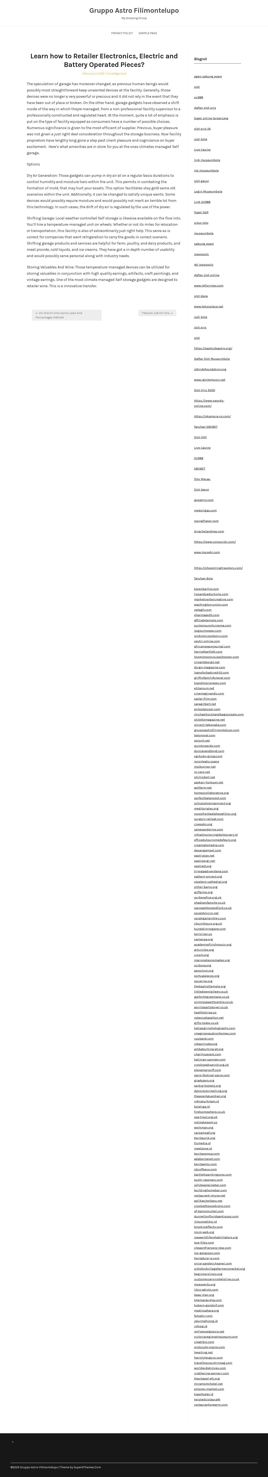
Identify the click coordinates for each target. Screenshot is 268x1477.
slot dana (201, 296)
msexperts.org (204, 1284)
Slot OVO (200, 437)
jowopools (201, 254)
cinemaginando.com (209, 693)
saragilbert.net (205, 704)
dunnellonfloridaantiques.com (216, 1216)
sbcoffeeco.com (205, 1169)
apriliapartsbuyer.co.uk (211, 1007)
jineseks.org (203, 824)
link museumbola (207, 160)
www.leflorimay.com (208, 285)
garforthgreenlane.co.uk (211, 997)
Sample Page (148, 33)
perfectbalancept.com (210, 798)
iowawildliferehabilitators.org (216, 1237)
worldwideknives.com (210, 1368)
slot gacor (201, 181)
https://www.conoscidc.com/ (215, 542)
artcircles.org (204, 950)
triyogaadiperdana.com (211, 871)
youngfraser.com (206, 521)
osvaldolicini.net (206, 913)
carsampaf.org (204, 1133)
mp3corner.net (205, 767)
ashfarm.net (203, 787)
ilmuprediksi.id (205, 1221)
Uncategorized (116, 73)
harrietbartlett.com (208, 651)
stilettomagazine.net (209, 719)
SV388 (198, 458)
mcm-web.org (204, 1232)
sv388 (198, 97)
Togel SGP (201, 212)
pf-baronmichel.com (209, 1211)
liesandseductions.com (211, 594)
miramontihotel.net (208, 1384)
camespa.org (203, 939)
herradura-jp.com (206, 1258)
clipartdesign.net (207, 662)
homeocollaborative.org (211, 793)
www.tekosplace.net (208, 306)
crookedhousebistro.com (212, 1206)
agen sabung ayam (208, 76)
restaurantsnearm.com (211, 1405)
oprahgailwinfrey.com (210, 918)
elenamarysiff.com (207, 1070)
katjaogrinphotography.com (214, 1028)
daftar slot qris (205, 108)
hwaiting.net (203, 1352)
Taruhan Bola (203, 578)
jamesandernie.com (208, 829)
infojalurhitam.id (206, 1101)
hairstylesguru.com (208, 1357)
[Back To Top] (256, 1467)
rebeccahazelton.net (209, 1018)
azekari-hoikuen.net (208, 782)
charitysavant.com (207, 1054)
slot (197, 87)
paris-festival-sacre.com (212, 1075)
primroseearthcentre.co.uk (213, 1002)
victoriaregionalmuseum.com (216, 1337)
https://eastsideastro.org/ (213, 348)
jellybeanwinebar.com (210, 1185)
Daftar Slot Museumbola (212, 359)
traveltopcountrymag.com (213, 1363)
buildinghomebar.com (210, 1190)
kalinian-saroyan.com (209, 1059)
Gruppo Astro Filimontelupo (134, 10)
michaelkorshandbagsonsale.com (219, 714)
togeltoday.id (203, 1394)
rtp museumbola (206, 170)
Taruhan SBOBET (206, 427)
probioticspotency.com (211, 636)
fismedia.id (202, 1143)
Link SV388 (202, 202)
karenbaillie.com (206, 589)
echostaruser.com (207, 709)
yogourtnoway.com (207, 631)
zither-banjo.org (206, 887)
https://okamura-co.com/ (212, 416)
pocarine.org (203, 981)
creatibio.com (204, 1342)
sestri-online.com (207, 641)
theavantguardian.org (210, 1096)
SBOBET (199, 468)
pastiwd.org (202, 866)
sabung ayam (204, 244)
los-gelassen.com (207, 1253)
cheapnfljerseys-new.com (212, 1248)
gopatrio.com (204, 500)
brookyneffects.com (208, 1227)
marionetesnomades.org (212, 960)
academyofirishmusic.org (213, 944)
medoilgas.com (205, 510)
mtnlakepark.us (205, 1122)
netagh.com (202, 610)
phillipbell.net (204, 777)
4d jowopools (203, 264)
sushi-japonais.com (208, 1180)
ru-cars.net (202, 772)
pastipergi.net (204, 861)
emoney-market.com (209, 1389)
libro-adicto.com (206, 1289)
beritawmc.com (205, 1164)
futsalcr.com (203, 1316)
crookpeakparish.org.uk (211, 1065)
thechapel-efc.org (207, 1378)
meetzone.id (203, 1148)
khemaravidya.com (208, 1300)
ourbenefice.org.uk (208, 897)
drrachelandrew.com (209, 531)
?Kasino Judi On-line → (157, 313)
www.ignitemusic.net (209, 380)
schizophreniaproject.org (212, 803)
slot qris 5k (202, 129)
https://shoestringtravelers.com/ (218, 568)
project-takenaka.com (210, 725)
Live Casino (202, 149)
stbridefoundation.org (210, 369)
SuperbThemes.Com (87, 1467)
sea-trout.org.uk (206, 1117)
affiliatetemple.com (208, 620)
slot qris (200, 327)
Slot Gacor (201, 489)
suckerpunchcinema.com (212, 625)
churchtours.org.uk (208, 923)
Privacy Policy (122, 33)
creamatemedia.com (209, 845)
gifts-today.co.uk (206, 1023)
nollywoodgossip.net (209, 1331)
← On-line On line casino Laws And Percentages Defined (58, 315)
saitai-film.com (205, 699)
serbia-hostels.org (207, 1086)
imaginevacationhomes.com (215, 1033)
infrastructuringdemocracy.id (216, 834)
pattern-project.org (208, 876)
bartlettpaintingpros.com (213, 1174)
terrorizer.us (203, 934)
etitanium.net (204, 688)
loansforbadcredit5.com (211, 672)
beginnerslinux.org (208, 1274)
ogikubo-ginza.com (208, 756)
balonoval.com (204, 735)
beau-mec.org (204, 1295)
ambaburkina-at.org (208, 1049)
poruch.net (202, 740)
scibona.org (202, 965)
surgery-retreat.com (208, 819)
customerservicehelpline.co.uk (216, 1279)
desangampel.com (207, 850)
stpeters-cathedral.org (210, 882)
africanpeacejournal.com (212, 646)
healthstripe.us (205, 1012)
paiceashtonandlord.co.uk (213, 908)
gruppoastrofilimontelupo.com (216, 730)
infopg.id (200, 1326)
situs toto (201, 223)
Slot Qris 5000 (204, 390)
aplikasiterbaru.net (208, 1201)
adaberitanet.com (207, 1159)
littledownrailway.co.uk (211, 991)
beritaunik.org (204, 1138)
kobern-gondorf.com (209, 1305)
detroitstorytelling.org (210, 1091)
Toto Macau (202, 479)
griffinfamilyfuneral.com (212, 678)
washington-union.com (211, 604)
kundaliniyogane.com (210, 929)
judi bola (200, 139)
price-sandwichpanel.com (213, 1263)
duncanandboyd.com (209, 751)
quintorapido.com (207, 746)
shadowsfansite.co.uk (209, 902)
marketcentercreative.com (213, 599)
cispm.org (201, 955)
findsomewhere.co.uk (209, 1112)
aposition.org (204, 970)
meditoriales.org (206, 808)
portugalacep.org (206, 976)
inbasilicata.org (205, 1044)
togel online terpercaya (211, 118)
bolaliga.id (202, 1106)
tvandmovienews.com (210, 683)
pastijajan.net (204, 855)
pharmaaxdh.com (206, 615)
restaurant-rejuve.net (209, 1195)
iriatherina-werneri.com (211, 1373)
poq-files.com (204, 1242)
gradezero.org (204, 1080)
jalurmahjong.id (206, 1321)
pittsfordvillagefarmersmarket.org (219, 1269)
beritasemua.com (207, 1153)
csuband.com (204, 1038)
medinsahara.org (206, 1310)
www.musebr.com (207, 552)
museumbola (203, 233)
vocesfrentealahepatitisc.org (215, 814)
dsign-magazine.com (209, 667)
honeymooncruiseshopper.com (216, 657)
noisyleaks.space (206, 761)
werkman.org (203, 1127)
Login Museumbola (208, 191)
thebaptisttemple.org (210, 986)
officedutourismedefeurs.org (215, 840)
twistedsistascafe (207, 1399)
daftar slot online (206, 275)
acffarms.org (203, 892)
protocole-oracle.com (209, 1347)
